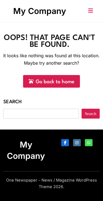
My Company (39, 11)
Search (12, 102)
